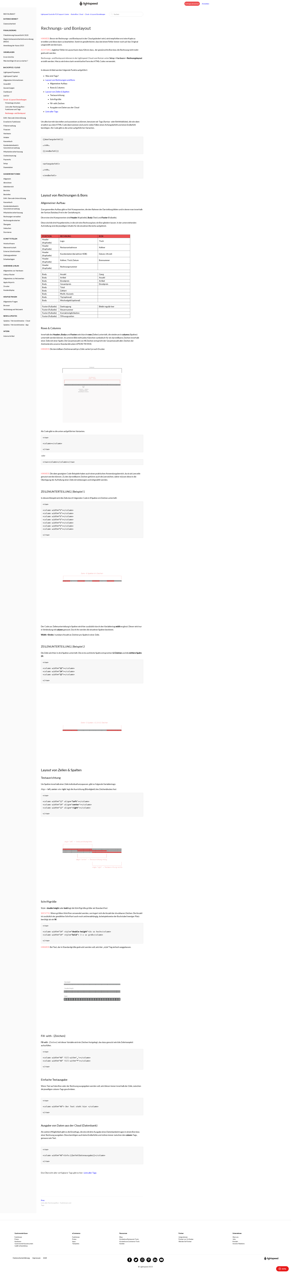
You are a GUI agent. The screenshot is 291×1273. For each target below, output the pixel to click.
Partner (181, 1233)
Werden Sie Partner (185, 1241)
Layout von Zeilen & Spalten (57, 92)
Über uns (235, 1237)
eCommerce (76, 1233)
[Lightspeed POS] (271, 1259)
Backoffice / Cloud (77, 14)
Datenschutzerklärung (21, 1258)
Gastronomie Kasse (21, 1233)
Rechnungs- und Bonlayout (15, 113)
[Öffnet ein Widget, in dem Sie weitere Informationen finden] (282, 1269)
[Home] (89, 5)
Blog (120, 1237)
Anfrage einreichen (192, 4)
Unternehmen (237, 1233)
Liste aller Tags (51, 111)
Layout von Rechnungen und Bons (60, 80)
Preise (17, 1239)
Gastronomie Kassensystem (24, 1244)
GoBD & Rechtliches (21, 1246)
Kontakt (235, 1241)
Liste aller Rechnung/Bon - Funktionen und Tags (15, 108)
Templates (75, 1244)
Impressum (36, 1258)
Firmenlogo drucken (12, 103)
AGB (45, 1258)
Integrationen (183, 1237)
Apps (74, 1241)
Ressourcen (123, 1233)
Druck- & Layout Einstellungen (95, 14)
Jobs (234, 1239)
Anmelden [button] (205, 4)
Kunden (121, 1244)
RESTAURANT (9, 14)
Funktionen (18, 1237)
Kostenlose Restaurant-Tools (129, 1239)
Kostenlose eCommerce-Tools (129, 1241)
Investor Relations (239, 1244)
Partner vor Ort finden (186, 1239)
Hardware (18, 1241)
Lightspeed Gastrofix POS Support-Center (55, 14)
